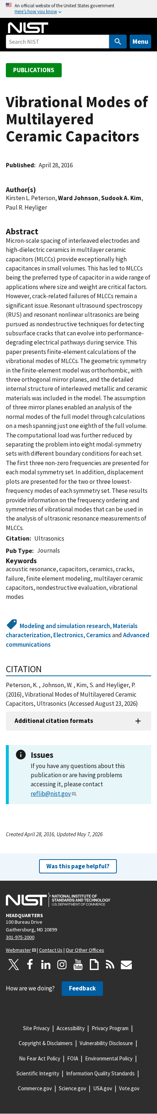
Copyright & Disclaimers (46, 1043)
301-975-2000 (20, 937)
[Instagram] (62, 965)
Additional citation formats (54, 721)
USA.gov (102, 1088)
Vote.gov (129, 1088)
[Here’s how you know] (78, 9)
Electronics (68, 635)
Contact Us (50, 950)
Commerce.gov (35, 1088)
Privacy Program (110, 1028)
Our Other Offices (85, 950)
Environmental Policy (109, 1058)
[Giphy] (94, 965)
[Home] (28, 28)
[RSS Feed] (110, 965)
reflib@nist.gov (51, 794)
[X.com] (14, 965)
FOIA (72, 1058)
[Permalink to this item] (39, 190)
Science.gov (72, 1088)
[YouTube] (78, 965)
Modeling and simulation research (65, 626)
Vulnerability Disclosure (106, 1043)
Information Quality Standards (100, 1073)
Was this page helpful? (78, 866)
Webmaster (18, 950)
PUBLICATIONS (33, 70)
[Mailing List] (126, 965)
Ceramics (98, 635)
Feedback (82, 988)
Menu (140, 41)
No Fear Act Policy (39, 1058)
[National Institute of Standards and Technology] (58, 899)
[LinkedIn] (46, 965)
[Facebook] (30, 965)
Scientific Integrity (37, 1073)
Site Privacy (36, 1028)
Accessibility (71, 1028)
